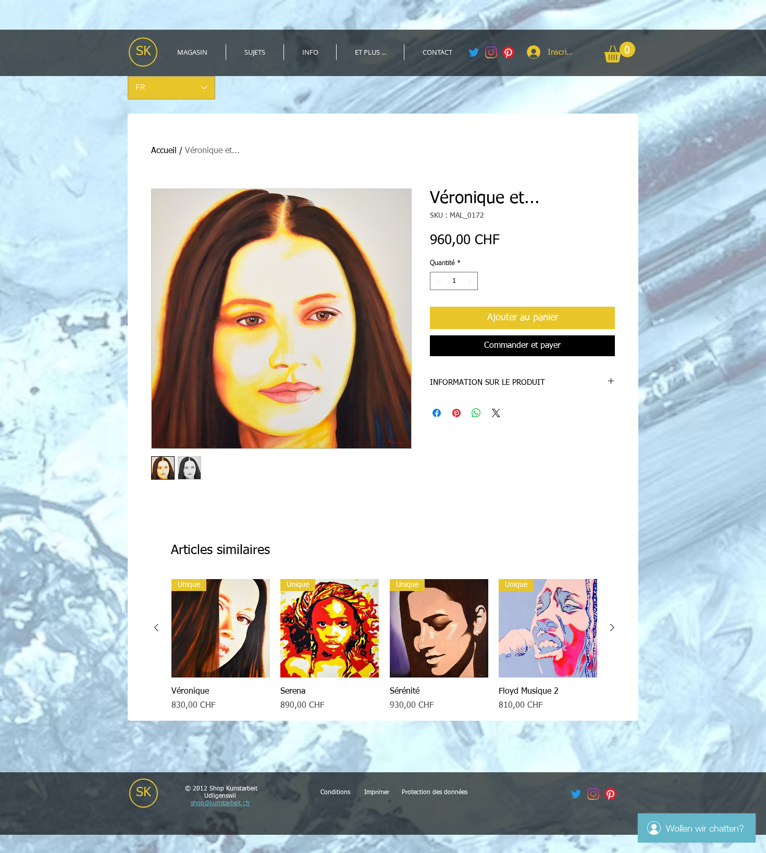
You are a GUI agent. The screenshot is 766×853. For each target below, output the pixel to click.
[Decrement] (437, 281)
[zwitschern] (474, 52)
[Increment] (470, 281)
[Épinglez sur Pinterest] (456, 413)
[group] (384, 646)
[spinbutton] (454, 281)
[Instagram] (491, 52)
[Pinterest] (508, 52)
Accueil (164, 151)
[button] (254, 52)
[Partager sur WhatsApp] (476, 413)
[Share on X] (496, 413)
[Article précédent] (156, 627)
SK (143, 51)
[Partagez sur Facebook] (436, 413)
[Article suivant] (612, 627)
